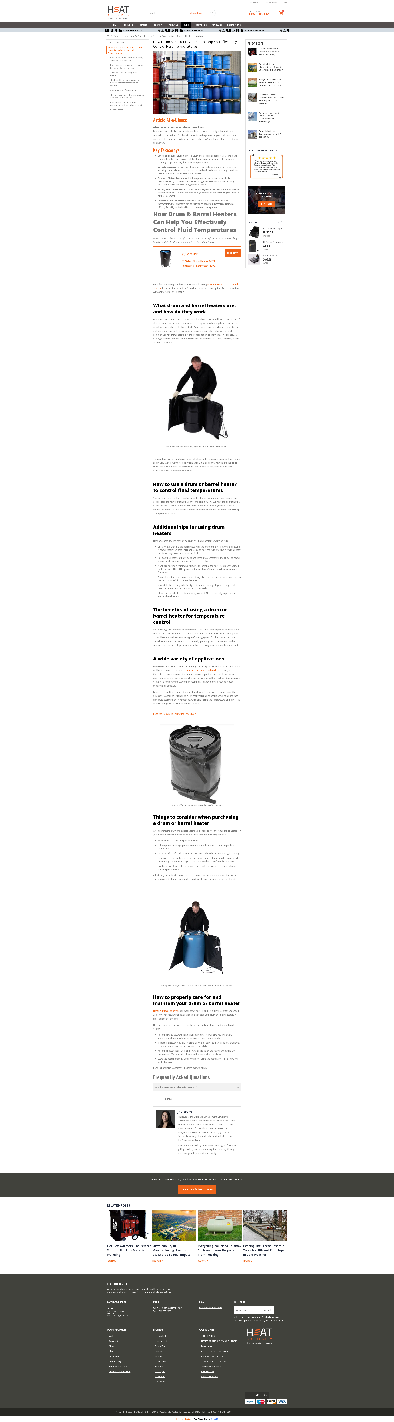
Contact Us (114, 1341)
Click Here (232, 253)
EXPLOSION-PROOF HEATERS (214, 1351)
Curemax (159, 1356)
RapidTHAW (160, 1361)
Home (108, 36)
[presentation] (278, 222)
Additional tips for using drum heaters (124, 74)
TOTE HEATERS (208, 1336)
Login (284, 2)
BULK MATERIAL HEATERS (212, 1356)
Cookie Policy (115, 1361)
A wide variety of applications (124, 90)
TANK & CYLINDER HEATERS (213, 1361)
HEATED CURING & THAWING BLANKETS (219, 1341)
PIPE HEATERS (207, 1371)
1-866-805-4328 (259, 14)
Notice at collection (183, 1419)
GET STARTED (266, 204)
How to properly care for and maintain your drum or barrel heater (127, 103)
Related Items (116, 109)
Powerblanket (161, 1336)
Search (211, 13)
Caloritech (160, 1376)
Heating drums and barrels (166, 1010)
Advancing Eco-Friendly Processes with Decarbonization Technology (269, 117)
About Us (113, 1346)
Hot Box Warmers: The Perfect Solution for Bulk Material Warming (270, 51)
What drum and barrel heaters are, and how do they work (126, 59)
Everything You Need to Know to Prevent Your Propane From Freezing (270, 82)
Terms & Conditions (118, 1366)
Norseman (160, 1381)
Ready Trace (161, 1346)
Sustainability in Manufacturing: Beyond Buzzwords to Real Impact (271, 67)
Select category (196, 13)
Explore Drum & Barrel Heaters (197, 1189)
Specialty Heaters (209, 1376)
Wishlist (112, 1336)
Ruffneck (159, 1366)
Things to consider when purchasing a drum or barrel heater (127, 96)
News (116, 36)
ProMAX (159, 1351)
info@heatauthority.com (210, 1307)
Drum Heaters (207, 1346)
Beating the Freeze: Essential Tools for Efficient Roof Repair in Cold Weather (271, 99)
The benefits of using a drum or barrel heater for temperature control (125, 83)
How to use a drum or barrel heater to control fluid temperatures (126, 66)
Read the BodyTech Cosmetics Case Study (174, 713)
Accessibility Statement (119, 1371)
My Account (255, 2)
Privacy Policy (115, 1356)
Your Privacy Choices (202, 1419)
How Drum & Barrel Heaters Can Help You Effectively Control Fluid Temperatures (125, 50)
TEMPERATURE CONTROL (212, 1366)
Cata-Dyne (160, 1371)
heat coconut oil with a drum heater (204, 670)
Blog (111, 1351)
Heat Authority (162, 1341)
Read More (111, 1260)
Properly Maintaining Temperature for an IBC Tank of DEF (270, 134)
